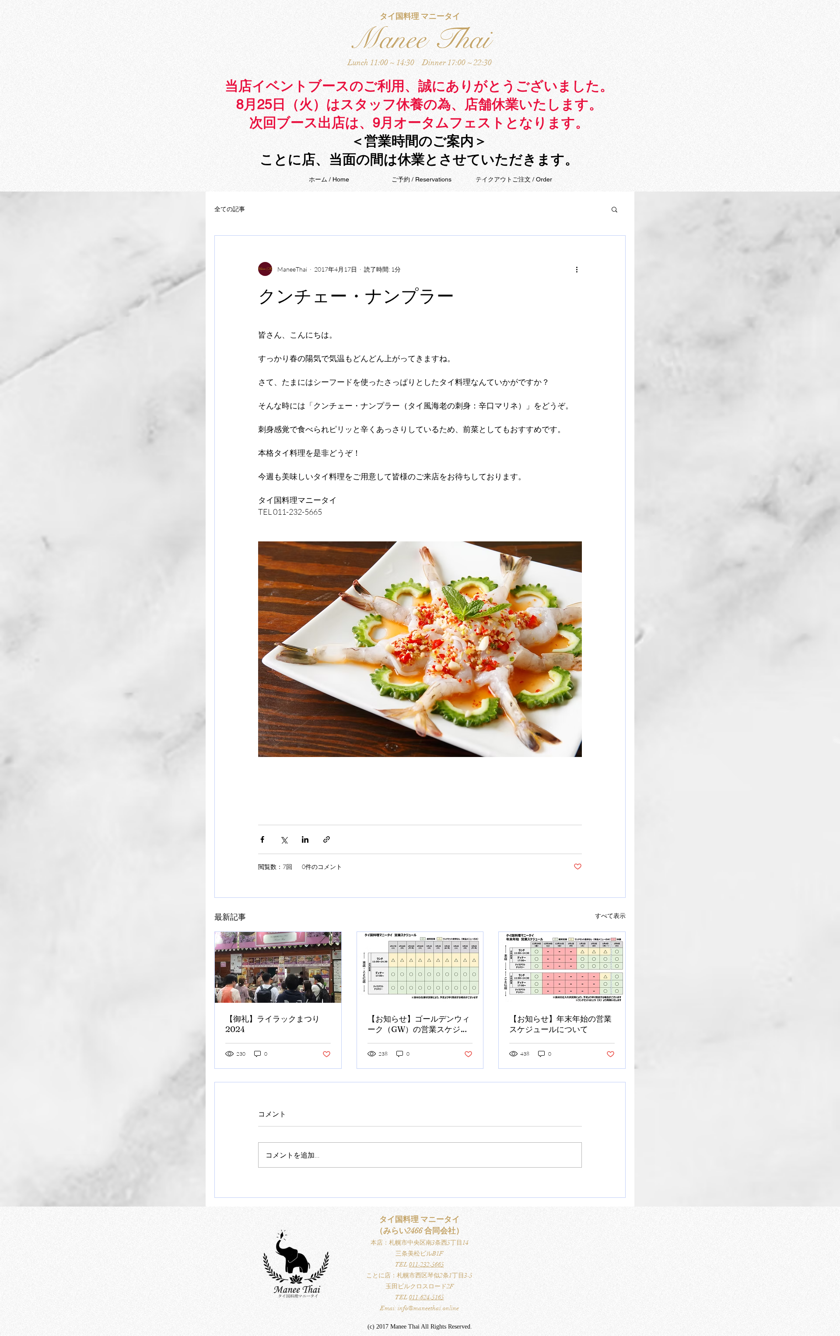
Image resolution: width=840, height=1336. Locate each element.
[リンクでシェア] (326, 839)
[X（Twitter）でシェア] (284, 839)
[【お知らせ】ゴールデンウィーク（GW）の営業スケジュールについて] (420, 967)
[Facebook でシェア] (262, 839)
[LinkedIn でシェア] (305, 839)
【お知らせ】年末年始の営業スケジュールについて (560, 1024)
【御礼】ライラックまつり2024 (272, 1024)
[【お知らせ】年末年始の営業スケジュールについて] (562, 967)
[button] (614, 209)
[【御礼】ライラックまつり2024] (278, 967)
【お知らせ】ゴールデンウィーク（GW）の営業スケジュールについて (419, 1024)
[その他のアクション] (576, 269)
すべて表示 (610, 915)
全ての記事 (229, 209)
